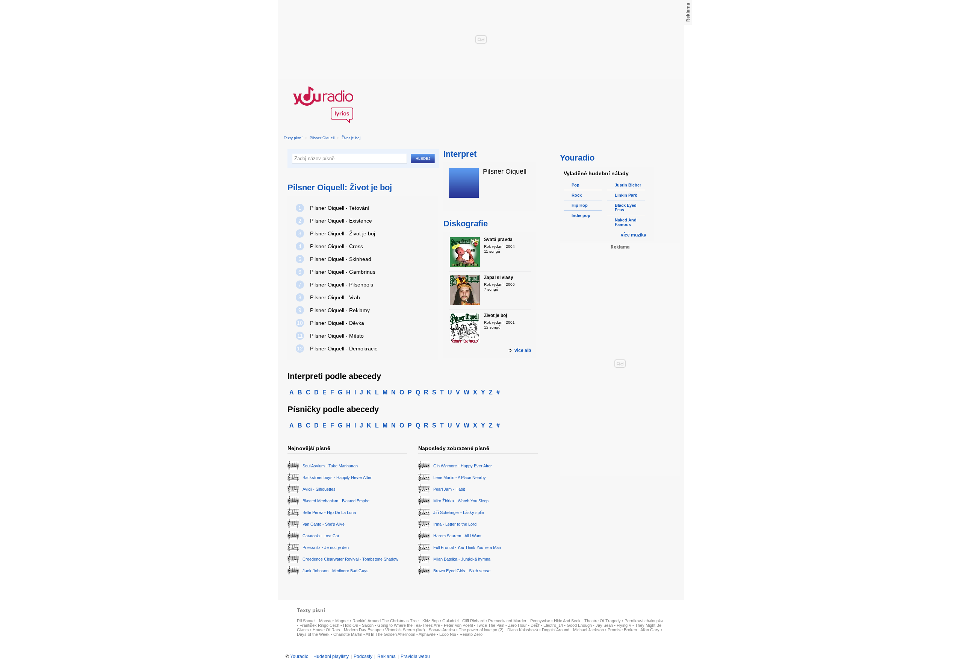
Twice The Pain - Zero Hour (501, 625)
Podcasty (363, 656)
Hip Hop (580, 205)
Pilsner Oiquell (322, 138)
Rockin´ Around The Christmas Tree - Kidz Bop (395, 620)
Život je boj (351, 138)
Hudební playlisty (331, 656)
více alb (522, 350)
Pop (575, 185)
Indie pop (581, 215)
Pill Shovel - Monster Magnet (323, 620)
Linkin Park (626, 195)
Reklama (386, 656)
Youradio (299, 656)
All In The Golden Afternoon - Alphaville (401, 634)
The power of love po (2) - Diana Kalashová (498, 630)
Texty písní (293, 138)
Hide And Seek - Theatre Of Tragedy (587, 620)
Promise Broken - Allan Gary (633, 630)
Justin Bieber (628, 185)
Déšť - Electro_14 (547, 625)
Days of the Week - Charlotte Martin (329, 634)
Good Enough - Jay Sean (590, 625)
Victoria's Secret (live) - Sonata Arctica (420, 630)
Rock (577, 195)
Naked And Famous (626, 222)
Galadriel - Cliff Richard (463, 620)
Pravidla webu (415, 656)
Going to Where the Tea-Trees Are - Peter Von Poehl (425, 625)
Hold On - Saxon (358, 625)
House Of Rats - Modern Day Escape (347, 630)
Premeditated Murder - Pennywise (519, 620)
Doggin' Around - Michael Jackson (573, 630)
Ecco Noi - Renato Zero (461, 634)
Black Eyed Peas (626, 207)
